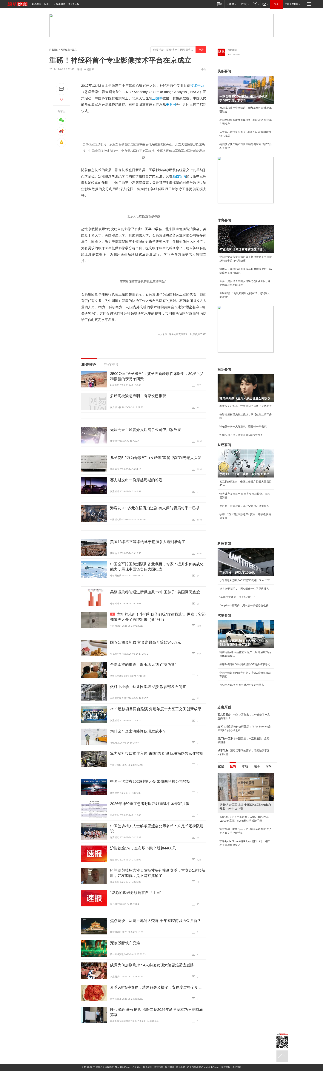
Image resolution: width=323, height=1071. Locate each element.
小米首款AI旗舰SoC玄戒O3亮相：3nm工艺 (244, 580)
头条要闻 (224, 71)
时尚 (269, 766)
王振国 (171, 104)
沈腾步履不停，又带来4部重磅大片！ (241, 434)
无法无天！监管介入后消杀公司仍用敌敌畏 (145, 430)
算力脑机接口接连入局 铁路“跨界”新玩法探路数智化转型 (157, 753)
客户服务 (169, 1067)
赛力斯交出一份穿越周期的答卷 (136, 480)
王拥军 (157, 98)
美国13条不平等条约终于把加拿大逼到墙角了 (147, 542)
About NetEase (122, 1067)
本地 (245, 766)
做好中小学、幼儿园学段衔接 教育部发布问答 (148, 687)
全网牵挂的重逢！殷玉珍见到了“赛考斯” (143, 664)
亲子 (257, 766)
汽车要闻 (224, 615)
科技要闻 (224, 543)
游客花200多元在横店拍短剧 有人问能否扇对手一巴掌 (155, 508)
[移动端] (219, 4)
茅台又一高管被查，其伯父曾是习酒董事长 (244, 505)
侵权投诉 (236, 1067)
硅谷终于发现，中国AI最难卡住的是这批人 (244, 588)
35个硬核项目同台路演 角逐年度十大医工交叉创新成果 (155, 709)
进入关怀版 (73, 4)
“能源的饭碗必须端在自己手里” (135, 893)
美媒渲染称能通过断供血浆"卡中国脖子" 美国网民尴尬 (155, 592)
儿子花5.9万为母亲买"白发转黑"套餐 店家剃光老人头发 (155, 458)
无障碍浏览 (59, 4)
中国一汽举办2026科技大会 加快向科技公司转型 (150, 781)
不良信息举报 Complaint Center (203, 1067)
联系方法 (147, 1067)
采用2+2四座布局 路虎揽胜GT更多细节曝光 (244, 664)
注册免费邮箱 (291, 4)
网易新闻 (232, 50)
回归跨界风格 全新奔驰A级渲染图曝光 (241, 684)
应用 (46, 4)
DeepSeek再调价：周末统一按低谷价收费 (243, 605)
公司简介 (136, 1067)
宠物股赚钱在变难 (125, 943)
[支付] (256, 4)
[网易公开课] (231, 4)
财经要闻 (224, 445)
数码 (233, 766)
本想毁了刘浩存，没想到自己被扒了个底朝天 (245, 405)
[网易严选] (244, 4)
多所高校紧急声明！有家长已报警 (138, 396)
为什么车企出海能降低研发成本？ (138, 731)
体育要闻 (224, 220)
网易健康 (65, 49)
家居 (221, 766)
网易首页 (36, 4)
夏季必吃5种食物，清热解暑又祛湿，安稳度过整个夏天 (156, 987)
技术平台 (197, 85)
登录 (276, 4)
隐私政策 (180, 1067)
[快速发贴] (61, 89)
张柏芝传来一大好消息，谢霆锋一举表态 (243, 426)
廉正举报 (225, 1067)
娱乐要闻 (224, 369)
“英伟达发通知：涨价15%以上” (237, 597)
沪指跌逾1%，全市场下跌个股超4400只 (143, 848)
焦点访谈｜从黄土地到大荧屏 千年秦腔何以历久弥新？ (155, 921)
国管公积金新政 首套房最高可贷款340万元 (145, 642)
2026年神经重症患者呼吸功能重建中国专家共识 (149, 804)
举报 (203, 69)
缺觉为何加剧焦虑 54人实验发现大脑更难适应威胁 (152, 965)
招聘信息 (158, 1067)
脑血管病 (179, 176)
